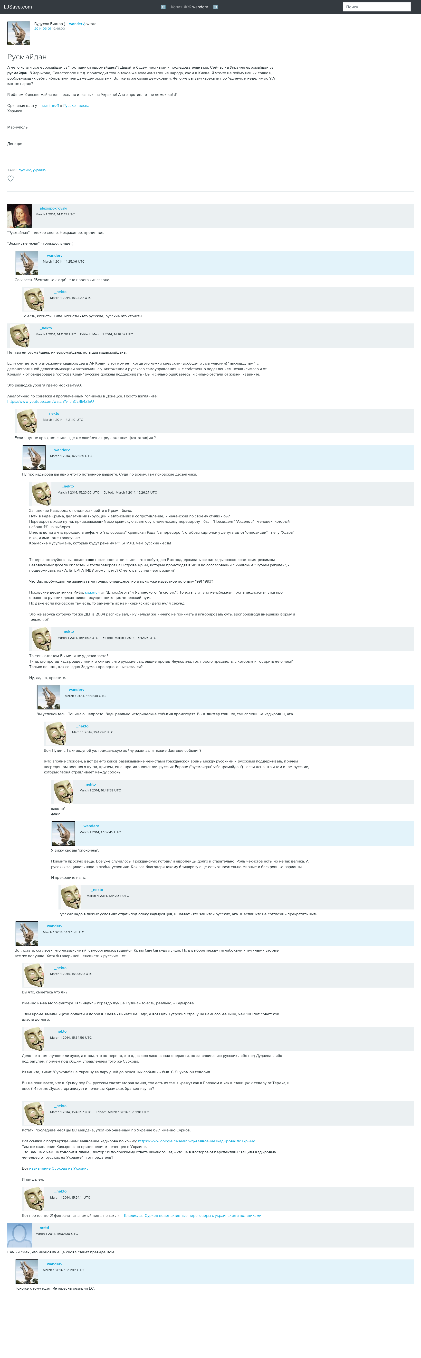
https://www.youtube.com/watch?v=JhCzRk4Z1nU (50, 401)
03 (45, 28)
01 (49, 28)
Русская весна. (76, 105)
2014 (38, 28)
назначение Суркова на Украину (59, 1168)
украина (39, 170)
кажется (92, 592)
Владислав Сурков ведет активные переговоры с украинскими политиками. (193, 1215)
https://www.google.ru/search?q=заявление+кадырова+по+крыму (196, 1141)
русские (25, 170)
